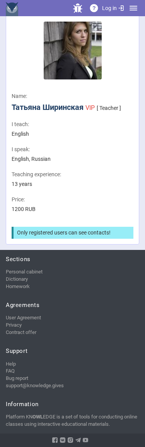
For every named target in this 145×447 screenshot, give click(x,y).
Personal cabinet (24, 272)
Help (11, 364)
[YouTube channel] (85, 440)
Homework (18, 286)
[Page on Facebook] (55, 440)
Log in (109, 8)
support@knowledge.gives (35, 385)
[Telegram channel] (78, 440)
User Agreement (23, 317)
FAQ (10, 371)
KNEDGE (13, 8)
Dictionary (17, 279)
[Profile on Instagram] (70, 440)
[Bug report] (78, 8)
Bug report (17, 378)
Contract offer (21, 332)
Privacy (14, 325)
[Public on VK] (62, 440)
